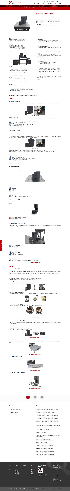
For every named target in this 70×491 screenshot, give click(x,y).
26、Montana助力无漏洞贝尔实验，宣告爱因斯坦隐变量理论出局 (44, 448)
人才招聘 (32, 474)
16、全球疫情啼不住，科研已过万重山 (41, 432)
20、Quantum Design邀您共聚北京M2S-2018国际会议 (43, 439)
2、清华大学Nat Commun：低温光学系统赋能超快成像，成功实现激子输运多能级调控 (47, 409)
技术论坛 (50, 3)
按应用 (10, 468)
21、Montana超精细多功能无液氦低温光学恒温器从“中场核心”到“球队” (45, 440)
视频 (45, 7)
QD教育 (32, 473)
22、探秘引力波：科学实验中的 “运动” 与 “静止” (42, 442)
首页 (34, 3)
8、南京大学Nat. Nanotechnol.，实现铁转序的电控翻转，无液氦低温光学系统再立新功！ (47, 418)
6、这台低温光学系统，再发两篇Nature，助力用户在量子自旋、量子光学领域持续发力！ (47, 415)
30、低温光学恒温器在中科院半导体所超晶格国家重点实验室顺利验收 (45, 454)
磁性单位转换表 (17, 473)
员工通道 (60, 488)
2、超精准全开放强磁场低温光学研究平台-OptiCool (15, 409)
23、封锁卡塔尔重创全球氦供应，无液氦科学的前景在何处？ (43, 443)
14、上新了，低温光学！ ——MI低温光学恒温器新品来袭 (43, 429)
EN (60, 1)
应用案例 (29, 7)
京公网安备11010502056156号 (40, 488)
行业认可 (32, 470)
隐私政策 (54, 488)
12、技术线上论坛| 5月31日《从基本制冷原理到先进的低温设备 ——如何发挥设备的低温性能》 (48, 425)
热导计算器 (16, 470)
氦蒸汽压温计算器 (17, 472)
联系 (60, 3)
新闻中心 (32, 471)
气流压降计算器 (17, 471)
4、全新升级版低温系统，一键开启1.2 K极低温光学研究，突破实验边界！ (45, 412)
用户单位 (41, 7)
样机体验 (16, 468)
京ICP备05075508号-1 (32, 488)
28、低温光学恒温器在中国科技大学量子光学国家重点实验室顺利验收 (45, 451)
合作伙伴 (32, 472)
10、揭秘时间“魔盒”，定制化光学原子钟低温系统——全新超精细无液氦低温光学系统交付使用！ (48, 421)
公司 (55, 3)
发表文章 (37, 7)
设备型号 (25, 7)
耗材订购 (16, 469)
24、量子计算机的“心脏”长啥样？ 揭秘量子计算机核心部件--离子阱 (44, 445)
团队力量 (32, 469)
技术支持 (43, 3)
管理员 (57, 488)
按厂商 (10, 469)
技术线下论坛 (25, 468)
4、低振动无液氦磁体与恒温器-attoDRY (14, 412)
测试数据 (33, 7)
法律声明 (51, 488)
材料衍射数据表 (17, 474)
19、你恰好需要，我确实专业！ (40, 437)
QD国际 (32, 468)
